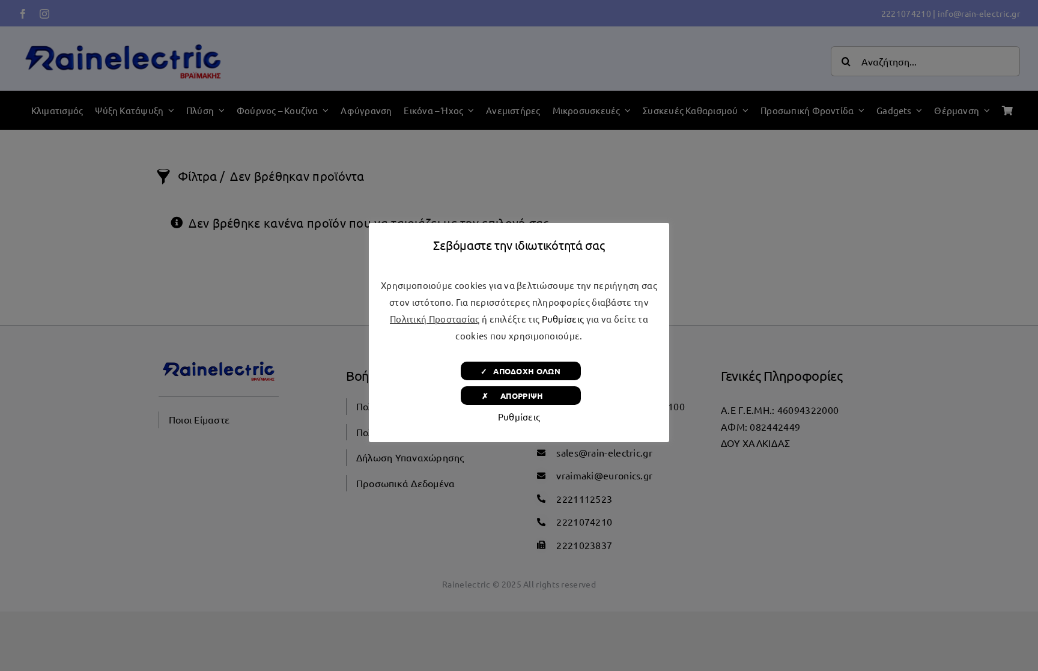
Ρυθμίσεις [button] (563, 318)
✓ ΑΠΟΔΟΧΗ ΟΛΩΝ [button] (520, 371)
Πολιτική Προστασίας (435, 318)
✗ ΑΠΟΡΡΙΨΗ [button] (520, 395)
